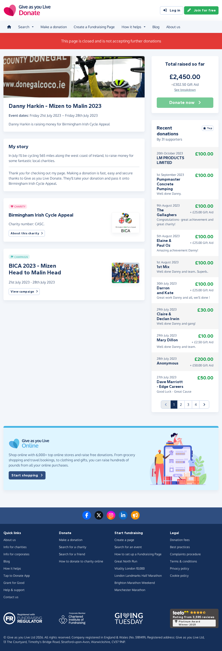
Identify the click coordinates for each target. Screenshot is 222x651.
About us (173, 27)
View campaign (22, 291)
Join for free (205, 10)
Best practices (180, 547)
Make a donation (54, 27)
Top (209, 128)
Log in (175, 10)
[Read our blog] (135, 518)
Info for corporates (16, 554)
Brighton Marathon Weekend (134, 583)
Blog (155, 27)
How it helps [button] (131, 27)
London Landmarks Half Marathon (138, 575)
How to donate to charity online (81, 561)
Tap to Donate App (16, 575)
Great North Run (125, 561)
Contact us (10, 597)
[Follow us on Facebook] (86, 518)
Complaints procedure (185, 554)
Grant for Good (13, 583)
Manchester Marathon (129, 590)
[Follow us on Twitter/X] (99, 518)
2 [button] (181, 404)
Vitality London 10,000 (129, 568)
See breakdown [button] (185, 90)
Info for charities (15, 547)
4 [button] (196, 404)
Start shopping (24, 475)
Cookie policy (179, 575)
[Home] (9, 27)
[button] (125, 222)
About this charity (25, 233)
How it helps (12, 568)
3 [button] (188, 404)
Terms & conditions (183, 561)
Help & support (13, 590)
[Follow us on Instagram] (111, 518)
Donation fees (180, 540)
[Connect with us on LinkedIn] (123, 518)
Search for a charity (72, 547)
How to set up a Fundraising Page (138, 554)
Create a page (124, 540)
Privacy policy (179, 568)
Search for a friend (72, 554)
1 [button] (175, 404)
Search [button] (23, 27)
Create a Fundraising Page (94, 27)
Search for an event (128, 547)
